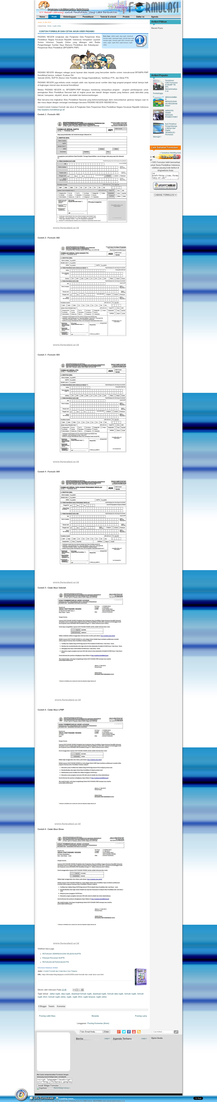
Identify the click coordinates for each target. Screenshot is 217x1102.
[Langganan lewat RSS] (139, 1031)
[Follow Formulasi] (124, 1031)
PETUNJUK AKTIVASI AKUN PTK (55, 962)
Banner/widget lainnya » (62, 1088)
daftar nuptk (55, 994)
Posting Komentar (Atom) (98, 1023)
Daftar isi (140, 17)
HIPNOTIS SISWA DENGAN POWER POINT (171, 114)
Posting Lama (141, 1016)
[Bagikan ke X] (79, 989)
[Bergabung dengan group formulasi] (129, 1031)
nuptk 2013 (77, 997)
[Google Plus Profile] (119, 1031)
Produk (126, 17)
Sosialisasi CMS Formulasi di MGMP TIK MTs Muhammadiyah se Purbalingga (165, 86)
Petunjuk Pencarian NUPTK (53, 958)
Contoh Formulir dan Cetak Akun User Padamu (66, 31)
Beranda (95, 1016)
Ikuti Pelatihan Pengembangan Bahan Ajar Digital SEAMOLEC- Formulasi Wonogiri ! (165, 130)
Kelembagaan (69, 17)
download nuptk (99, 994)
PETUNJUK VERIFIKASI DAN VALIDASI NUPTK (61, 954)
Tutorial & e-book (108, 17)
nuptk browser (89, 997)
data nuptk (65, 994)
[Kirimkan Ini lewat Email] (74, 989)
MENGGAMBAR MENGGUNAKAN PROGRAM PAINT (171, 101)
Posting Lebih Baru (47, 1016)
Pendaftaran (88, 17)
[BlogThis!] (76, 989)
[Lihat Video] (134, 1031)
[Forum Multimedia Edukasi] (108, 14)
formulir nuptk (130, 994)
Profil (54, 17)
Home (42, 17)
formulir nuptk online (57, 997)
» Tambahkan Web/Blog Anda (170, 153)
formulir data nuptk (115, 994)
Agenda (154, 17)
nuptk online (57, 26)
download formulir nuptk (81, 994)
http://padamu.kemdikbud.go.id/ (51, 110)
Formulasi (45, 1101)
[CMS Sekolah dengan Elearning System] (165, 190)
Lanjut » (107, 1038)
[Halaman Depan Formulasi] (21, 1095)
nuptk (69, 997)
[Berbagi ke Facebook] (82, 989)
